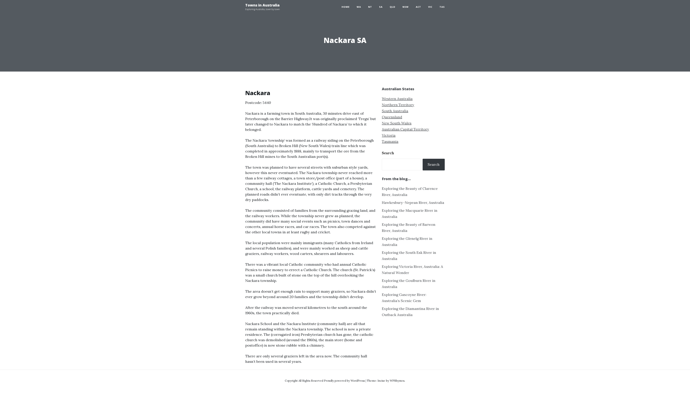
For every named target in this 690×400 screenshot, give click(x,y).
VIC (430, 6)
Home (345, 6)
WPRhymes (397, 380)
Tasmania (390, 141)
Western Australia (397, 98)
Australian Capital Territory (405, 129)
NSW (405, 6)
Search (388, 153)
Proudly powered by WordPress (344, 380)
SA (381, 6)
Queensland (392, 117)
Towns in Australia (262, 5)
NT (370, 6)
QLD (392, 6)
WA (359, 6)
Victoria (388, 135)
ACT (418, 6)
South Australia (395, 111)
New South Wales (396, 123)
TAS (442, 6)
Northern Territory (398, 104)
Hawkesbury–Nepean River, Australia (413, 202)
